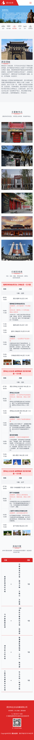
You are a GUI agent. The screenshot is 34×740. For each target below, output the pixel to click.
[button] (15, 58)
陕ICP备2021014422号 (26, 733)
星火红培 (15, 733)
